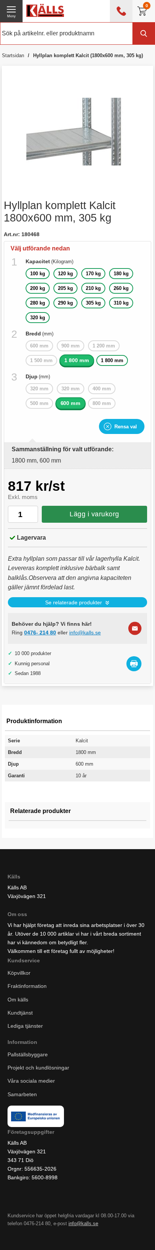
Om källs (18, 999)
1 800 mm (76, 360)
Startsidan (13, 55)
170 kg (93, 273)
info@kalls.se (85, 633)
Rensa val (125, 426)
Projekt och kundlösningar (38, 1068)
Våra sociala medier (31, 1081)
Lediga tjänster (25, 1025)
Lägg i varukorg (94, 514)
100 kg (37, 273)
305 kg (93, 303)
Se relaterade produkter (73, 602)
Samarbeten (23, 1094)
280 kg (37, 303)
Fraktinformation (27, 986)
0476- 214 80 (40, 633)
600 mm (71, 403)
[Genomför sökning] (143, 33)
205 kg (65, 288)
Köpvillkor (19, 973)
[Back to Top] (93, 1235)
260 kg (121, 288)
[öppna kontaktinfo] (121, 11)
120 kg (65, 273)
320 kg (37, 317)
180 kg (121, 273)
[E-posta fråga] (134, 628)
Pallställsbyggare (28, 1054)
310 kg (121, 303)
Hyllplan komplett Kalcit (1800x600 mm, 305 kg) (88, 55)
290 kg (65, 303)
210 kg (93, 288)
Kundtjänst (20, 1012)
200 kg (37, 288)
